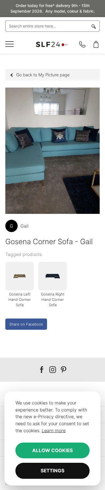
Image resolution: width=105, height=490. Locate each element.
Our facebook (41, 370)
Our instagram (52, 370)
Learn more (54, 430)
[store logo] (52, 44)
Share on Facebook (26, 324)
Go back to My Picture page (43, 74)
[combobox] (52, 26)
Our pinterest (63, 370)
